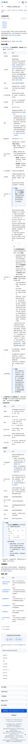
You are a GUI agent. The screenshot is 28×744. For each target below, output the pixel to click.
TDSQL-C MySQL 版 (13, 7)
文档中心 (3, 10)
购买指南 (20, 10)
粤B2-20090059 (13, 730)
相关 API (4, 27)
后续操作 (4, 26)
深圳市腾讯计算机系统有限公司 (9, 728)
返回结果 (5, 675)
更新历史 (5, 655)
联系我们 (14, 715)
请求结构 (5, 658)
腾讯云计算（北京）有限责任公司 (10, 733)
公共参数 (5, 664)
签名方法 (5, 672)
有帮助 (10, 639)
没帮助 (19, 639)
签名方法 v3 (6, 669)
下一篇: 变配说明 (5, 629)
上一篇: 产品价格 (5, 626)
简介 (4, 661)
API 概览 (5, 667)
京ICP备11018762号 (13, 734)
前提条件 (4, 22)
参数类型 (5, 678)
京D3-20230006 (19, 735)
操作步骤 (4, 24)
